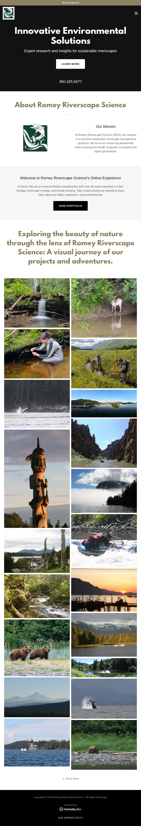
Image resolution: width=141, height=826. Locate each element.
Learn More (70, 64)
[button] (136, 13)
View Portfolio (70, 205)
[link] (8, 13)
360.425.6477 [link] (70, 81)
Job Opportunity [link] (70, 817)
